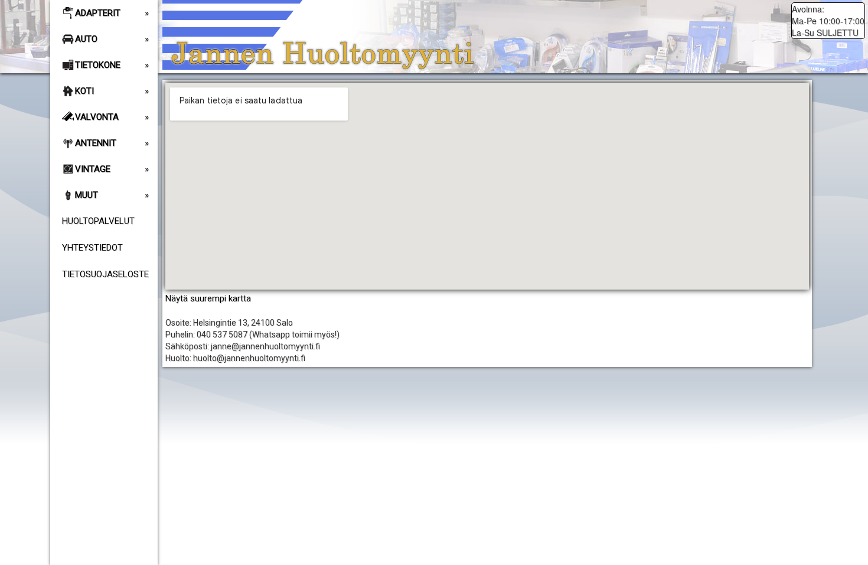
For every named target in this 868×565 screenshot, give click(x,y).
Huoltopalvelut (98, 221)
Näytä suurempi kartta (208, 298)
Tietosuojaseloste (105, 274)
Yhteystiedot (92, 247)
